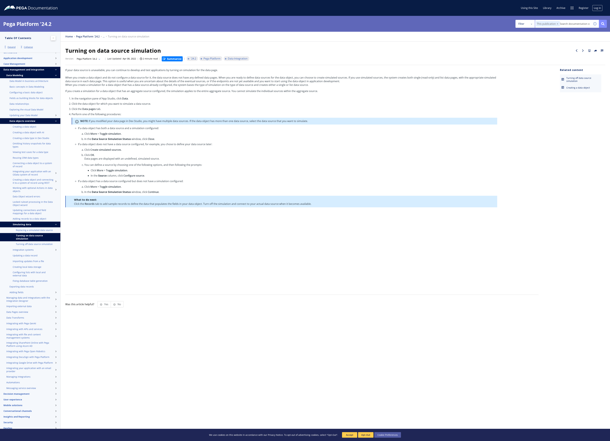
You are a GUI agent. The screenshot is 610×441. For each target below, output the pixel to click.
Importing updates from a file (28, 261)
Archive (560, 8)
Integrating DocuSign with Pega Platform (27, 357)
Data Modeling (14, 75)
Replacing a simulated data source (34, 230)
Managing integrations (18, 376)
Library (547, 8)
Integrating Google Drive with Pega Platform (29, 362)
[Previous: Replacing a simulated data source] (576, 50)
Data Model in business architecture (29, 80)
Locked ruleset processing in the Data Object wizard (33, 203)
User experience (12, 399)
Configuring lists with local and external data (29, 274)
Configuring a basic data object (26, 92)
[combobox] (563, 24)
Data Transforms (15, 317)
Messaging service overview (21, 388)
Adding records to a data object (29, 218)
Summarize (174, 59)
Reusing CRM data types (26, 157)
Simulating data (22, 224)
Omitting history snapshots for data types (32, 145)
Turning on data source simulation (29, 237)
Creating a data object (24, 126)
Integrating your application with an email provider (28, 370)
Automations (13, 382)
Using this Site (529, 8)
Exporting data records (22, 286)
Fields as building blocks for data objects (31, 98)
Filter (521, 24)
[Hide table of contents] (53, 38)
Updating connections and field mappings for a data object (29, 212)
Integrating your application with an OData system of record (32, 173)
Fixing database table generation (30, 280)
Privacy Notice (275, 434)
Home (69, 36)
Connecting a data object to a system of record (32, 165)
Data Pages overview (17, 311)
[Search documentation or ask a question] (603, 24)
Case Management (14, 63)
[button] (557, 24)
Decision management (16, 393)
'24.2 (193, 58)
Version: (69, 58)
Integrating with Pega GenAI (21, 323)
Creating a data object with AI (28, 132)
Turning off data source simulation (34, 244)
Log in (597, 8)
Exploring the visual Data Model (26, 109)
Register (584, 8)
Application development (17, 58)
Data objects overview (22, 120)
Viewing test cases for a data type (30, 152)
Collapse (28, 47)
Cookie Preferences (387, 434)
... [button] (104, 36)
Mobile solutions (12, 405)
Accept (349, 434)
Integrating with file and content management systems (23, 336)
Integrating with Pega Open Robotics (25, 351)
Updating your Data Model (24, 115)
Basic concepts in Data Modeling (27, 86)
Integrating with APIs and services (24, 329)
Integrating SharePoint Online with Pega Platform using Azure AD (27, 344)
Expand (12, 47)
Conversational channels (17, 410)
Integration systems (23, 249)
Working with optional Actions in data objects (33, 189)
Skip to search (38, 3)
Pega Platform (211, 58)
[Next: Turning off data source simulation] (583, 50)
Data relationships (19, 103)
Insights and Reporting (16, 416)
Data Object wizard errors (26, 196)
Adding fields (17, 292)
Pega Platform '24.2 (88, 36)
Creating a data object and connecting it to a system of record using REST (33, 181)
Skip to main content (14, 3)
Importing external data (19, 306)
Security (8, 422)
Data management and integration (23, 69)
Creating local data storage (27, 266)
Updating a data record (25, 255)
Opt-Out (365, 434)
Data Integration (237, 58)
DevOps (7, 428)
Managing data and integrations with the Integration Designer (28, 299)
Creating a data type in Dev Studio (31, 138)
